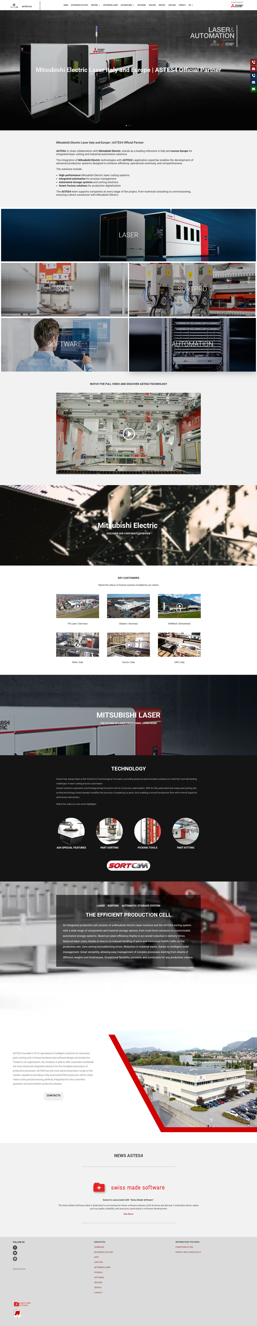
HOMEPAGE (99, 1247)
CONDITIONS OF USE (184, 1247)
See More (128, 1214)
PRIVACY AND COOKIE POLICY (188, 1252)
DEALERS (98, 1282)
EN (190, 5)
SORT (96, 1257)
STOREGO (98, 1272)
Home (66, 5)
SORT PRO (98, 1262)
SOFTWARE (99, 1277)
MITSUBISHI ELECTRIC (103, 1252)
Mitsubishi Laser (110, 5)
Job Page (172, 5)
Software (141, 5)
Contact (182, 5)
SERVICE (98, 1287)
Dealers (152, 5)
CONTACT (98, 1293)
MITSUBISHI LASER (102, 1267)
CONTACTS (53, 1095)
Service (162, 5)
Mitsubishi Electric (79, 5)
